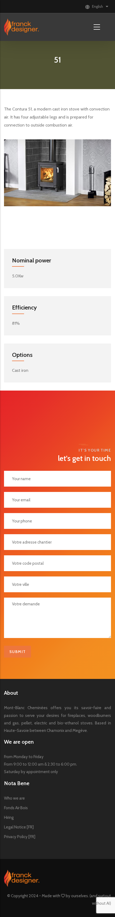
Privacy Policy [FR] (19, 836)
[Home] (21, 27)
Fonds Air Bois (16, 807)
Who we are (14, 798)
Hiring (9, 817)
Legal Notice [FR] (19, 827)
